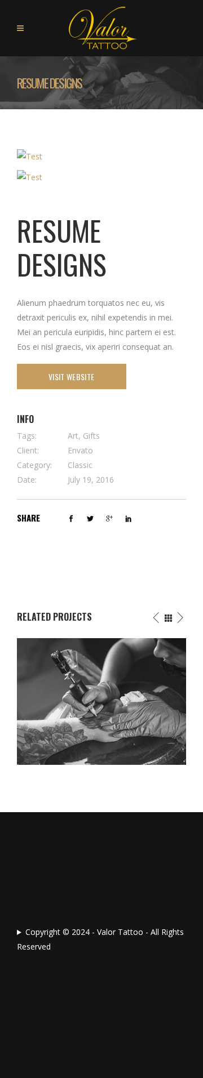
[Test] (29, 155)
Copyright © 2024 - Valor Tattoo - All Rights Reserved (100, 939)
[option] (101, 701)
